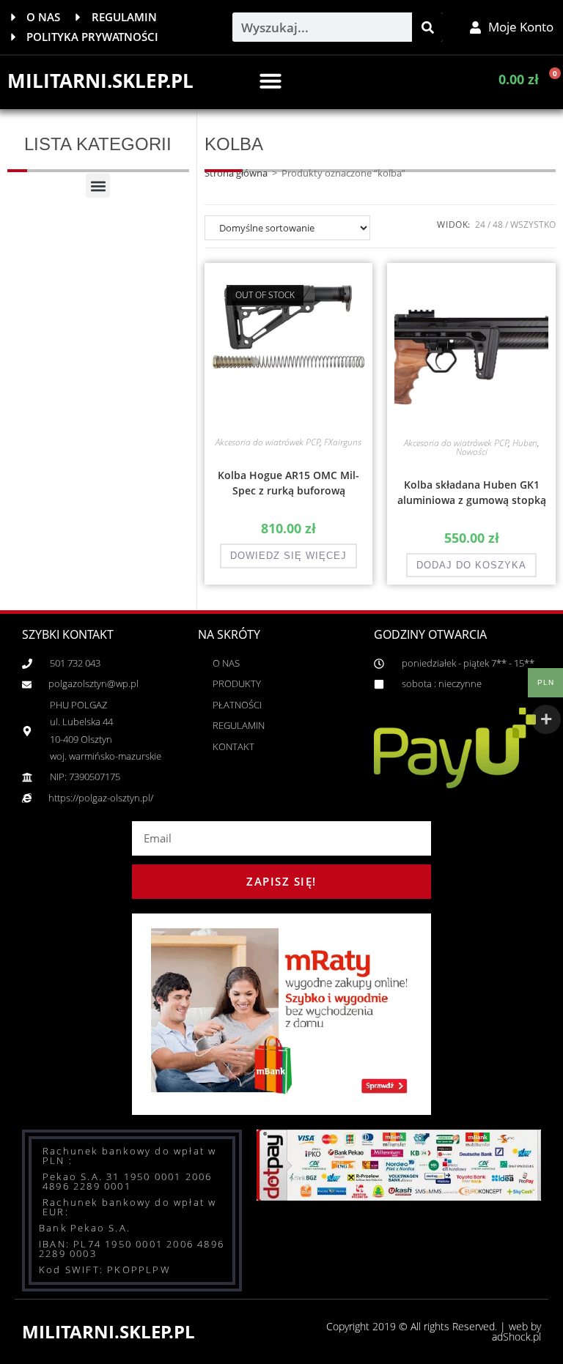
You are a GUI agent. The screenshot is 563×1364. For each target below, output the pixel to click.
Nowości (471, 451)
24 (480, 224)
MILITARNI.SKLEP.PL (100, 80)
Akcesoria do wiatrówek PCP (268, 442)
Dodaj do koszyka (471, 565)
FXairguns (342, 442)
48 (498, 224)
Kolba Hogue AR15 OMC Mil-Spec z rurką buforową (288, 482)
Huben (524, 443)
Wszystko (533, 224)
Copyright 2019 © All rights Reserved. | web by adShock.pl (433, 1331)
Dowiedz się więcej (288, 555)
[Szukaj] (427, 27)
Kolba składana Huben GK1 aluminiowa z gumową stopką (471, 492)
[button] (270, 80)
